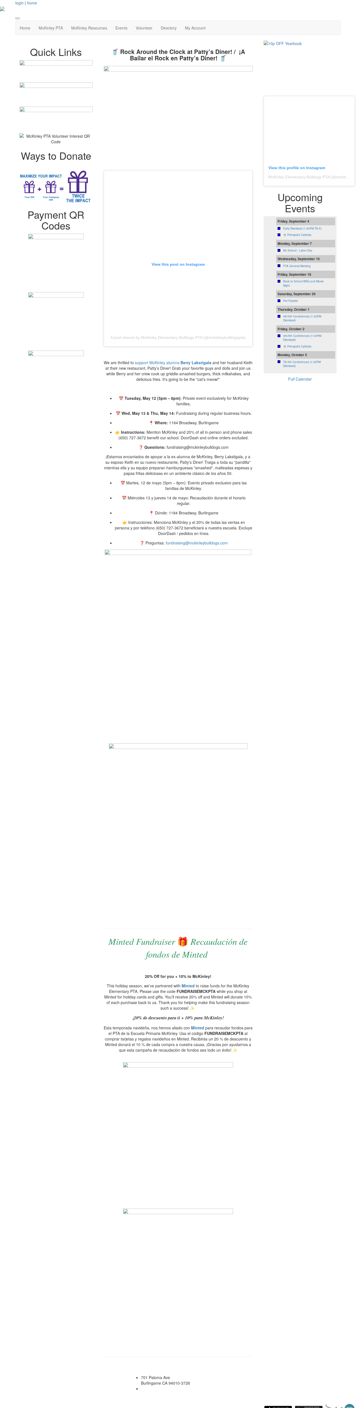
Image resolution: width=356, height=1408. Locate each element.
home (32, 3)
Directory (169, 28)
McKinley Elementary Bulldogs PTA (299, 177)
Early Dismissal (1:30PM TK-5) (302, 228)
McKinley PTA (51, 28)
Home (25, 28)
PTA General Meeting (297, 266)
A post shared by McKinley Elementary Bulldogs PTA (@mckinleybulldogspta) (178, 337)
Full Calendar (300, 379)
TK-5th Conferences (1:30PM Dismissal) (302, 364)
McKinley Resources (89, 28)
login (19, 3)
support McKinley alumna (173, 362)
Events (121, 28)
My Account (195, 28)
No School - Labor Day (297, 250)
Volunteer (144, 28)
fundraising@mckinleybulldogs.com (197, 543)
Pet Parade (290, 301)
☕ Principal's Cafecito (297, 235)
